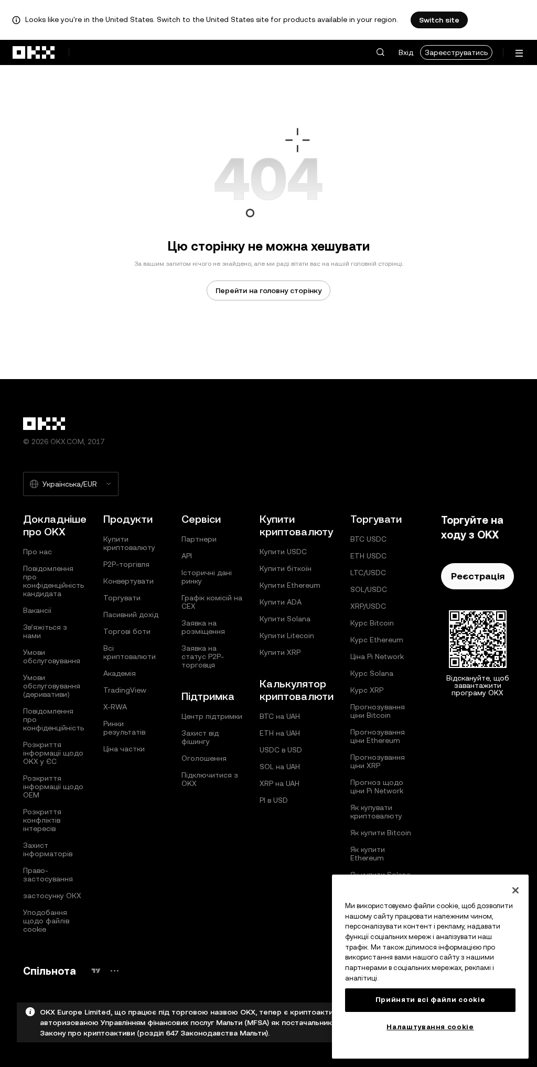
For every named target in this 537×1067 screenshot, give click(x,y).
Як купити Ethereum (367, 853)
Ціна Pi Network (377, 656)
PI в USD (274, 800)
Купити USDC (283, 551)
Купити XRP (280, 652)
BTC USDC (368, 539)
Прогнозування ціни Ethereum (377, 736)
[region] (430, 967)
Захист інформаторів (47, 849)
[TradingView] (96, 971)
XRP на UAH (279, 783)
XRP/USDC (368, 606)
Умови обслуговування (51, 656)
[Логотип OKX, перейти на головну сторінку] (34, 52)
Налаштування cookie (430, 1027)
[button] (380, 52)
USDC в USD (281, 750)
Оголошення (204, 758)
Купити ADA (281, 602)
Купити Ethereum (290, 585)
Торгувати (122, 598)
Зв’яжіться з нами (45, 631)
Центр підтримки (211, 716)
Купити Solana (285, 619)
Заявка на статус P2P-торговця (202, 656)
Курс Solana (371, 673)
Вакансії (37, 610)
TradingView (124, 690)
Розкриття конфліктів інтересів (42, 820)
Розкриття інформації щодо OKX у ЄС (53, 753)
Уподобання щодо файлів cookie (46, 920)
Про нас (37, 551)
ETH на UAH (280, 733)
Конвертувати (128, 581)
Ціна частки (124, 749)
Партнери (199, 539)
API (186, 556)
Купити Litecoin (287, 635)
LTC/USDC (368, 572)
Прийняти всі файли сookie (430, 1000)
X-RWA (115, 707)
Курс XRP (366, 690)
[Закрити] (515, 890)
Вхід (406, 52)
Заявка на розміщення (203, 627)
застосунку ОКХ (52, 895)
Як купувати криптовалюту (376, 811)
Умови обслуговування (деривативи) (51, 685)
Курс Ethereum (376, 639)
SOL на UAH (280, 766)
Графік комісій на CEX (211, 602)
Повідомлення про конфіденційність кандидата (53, 581)
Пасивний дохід (130, 614)
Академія (119, 673)
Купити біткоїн (286, 568)
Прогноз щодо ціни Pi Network (376, 786)
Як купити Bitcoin (380, 832)
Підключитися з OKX (209, 779)
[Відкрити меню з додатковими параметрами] (519, 53)
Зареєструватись (456, 52)
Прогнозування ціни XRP (377, 761)
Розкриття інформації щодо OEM (53, 786)
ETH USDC (368, 556)
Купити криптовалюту (129, 543)
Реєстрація (477, 575)
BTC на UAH (280, 716)
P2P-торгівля (126, 564)
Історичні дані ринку (206, 576)
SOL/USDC (368, 589)
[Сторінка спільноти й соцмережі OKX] (114, 971)
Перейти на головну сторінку (268, 290)
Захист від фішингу (200, 737)
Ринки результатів (124, 727)
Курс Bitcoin (372, 623)
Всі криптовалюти (129, 652)
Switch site (439, 20)
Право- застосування (48, 874)
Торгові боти (127, 631)
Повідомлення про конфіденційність (53, 719)
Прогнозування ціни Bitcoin (377, 711)
